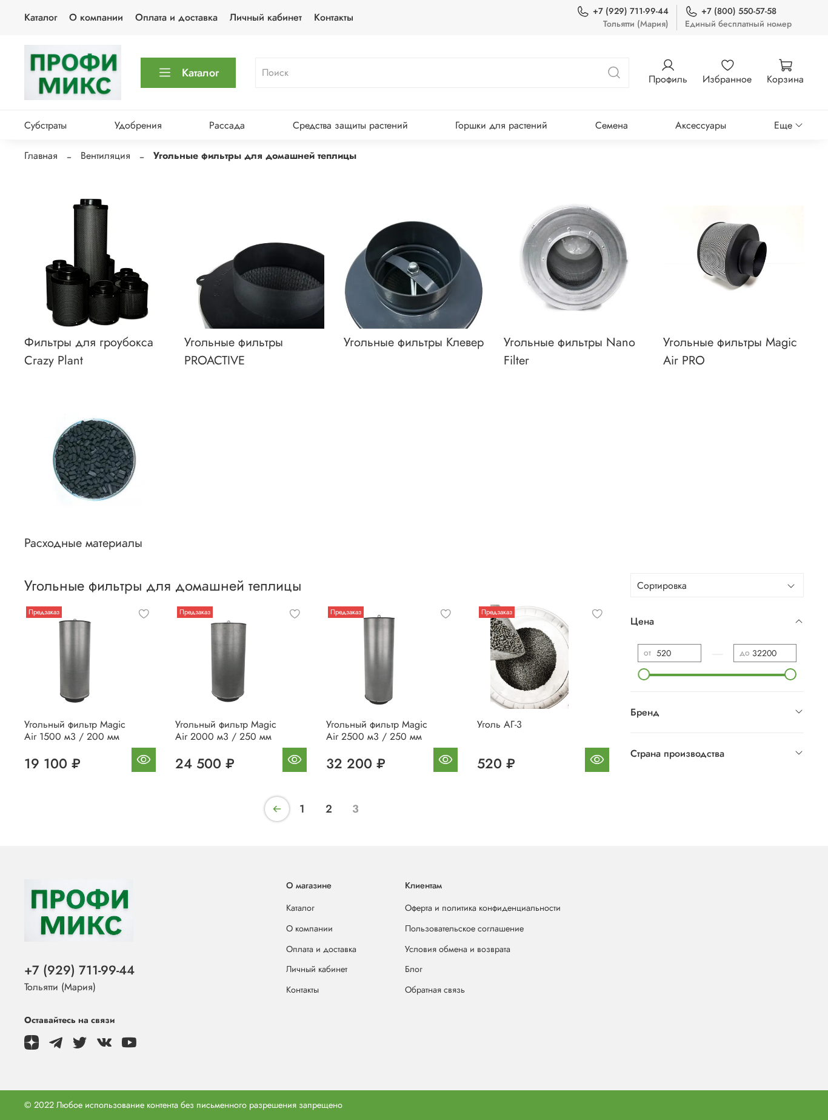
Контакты (333, 17)
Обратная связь (435, 990)
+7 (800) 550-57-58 (738, 11)
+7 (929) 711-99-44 (631, 11)
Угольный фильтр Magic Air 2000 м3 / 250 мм (225, 730)
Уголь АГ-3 (499, 724)
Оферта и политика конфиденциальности (483, 908)
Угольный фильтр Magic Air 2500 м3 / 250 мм (376, 730)
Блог (413, 969)
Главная (41, 156)
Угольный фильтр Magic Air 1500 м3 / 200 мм (74, 730)
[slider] (644, 674)
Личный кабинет (266, 17)
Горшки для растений (501, 125)
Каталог (40, 17)
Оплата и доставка (176, 17)
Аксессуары (700, 125)
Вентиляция (105, 156)
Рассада (227, 125)
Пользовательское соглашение (464, 928)
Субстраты (45, 125)
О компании (96, 17)
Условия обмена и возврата (457, 949)
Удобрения (138, 125)
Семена (611, 125)
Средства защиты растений (350, 125)
